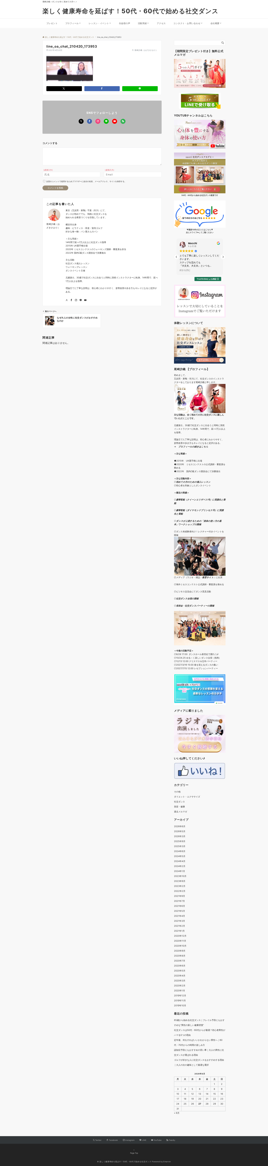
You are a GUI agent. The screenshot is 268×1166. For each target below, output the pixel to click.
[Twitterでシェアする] (64, 88)
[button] (223, 257)
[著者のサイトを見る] (67, 300)
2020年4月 (179, 975)
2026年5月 (179, 831)
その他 (177, 791)
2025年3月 (179, 846)
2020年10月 (180, 945)
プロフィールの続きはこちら (193, 446)
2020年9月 (179, 950)
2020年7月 (179, 960)
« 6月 (176, 1113)
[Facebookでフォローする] (89, 121)
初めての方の (183, 482)
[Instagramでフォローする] (97, 121)
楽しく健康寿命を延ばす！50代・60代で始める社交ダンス (130, 11)
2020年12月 (180, 935)
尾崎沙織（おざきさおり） (146, 50)
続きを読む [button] (185, 270)
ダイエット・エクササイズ (187, 796)
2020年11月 (180, 940)
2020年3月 (179, 980)
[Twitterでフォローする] (81, 121)
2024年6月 (179, 851)
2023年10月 (180, 876)
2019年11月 (180, 1000)
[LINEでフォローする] (106, 121)
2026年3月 (179, 836)
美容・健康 (179, 806)
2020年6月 (179, 965)
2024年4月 (179, 861)
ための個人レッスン (200, 482)
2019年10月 (180, 1005)
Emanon (167, 1162)
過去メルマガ (180, 811)
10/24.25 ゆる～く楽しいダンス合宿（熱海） (198, 657)
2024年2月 (179, 866)
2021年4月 (179, 916)
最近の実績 (181, 492)
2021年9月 (179, 896)
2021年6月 (179, 906)
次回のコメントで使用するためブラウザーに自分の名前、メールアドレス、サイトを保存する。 (86, 181)
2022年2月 (179, 891)
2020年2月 (179, 985)
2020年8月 (179, 955)
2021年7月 (179, 901)
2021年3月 (179, 921)
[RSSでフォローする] (123, 121)
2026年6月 (179, 826)
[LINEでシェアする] (140, 88)
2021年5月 (179, 911)
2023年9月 (179, 881)
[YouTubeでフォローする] (114, 121)
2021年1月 (179, 930)
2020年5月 (179, 970)
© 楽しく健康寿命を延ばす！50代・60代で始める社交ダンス (124, 1162)
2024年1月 (179, 871)
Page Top (134, 1153)
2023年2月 (179, 886)
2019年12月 (180, 995)
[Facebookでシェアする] (102, 88)
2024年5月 (179, 856)
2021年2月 (179, 925)
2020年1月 (179, 990)
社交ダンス (179, 801)
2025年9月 (179, 841)
